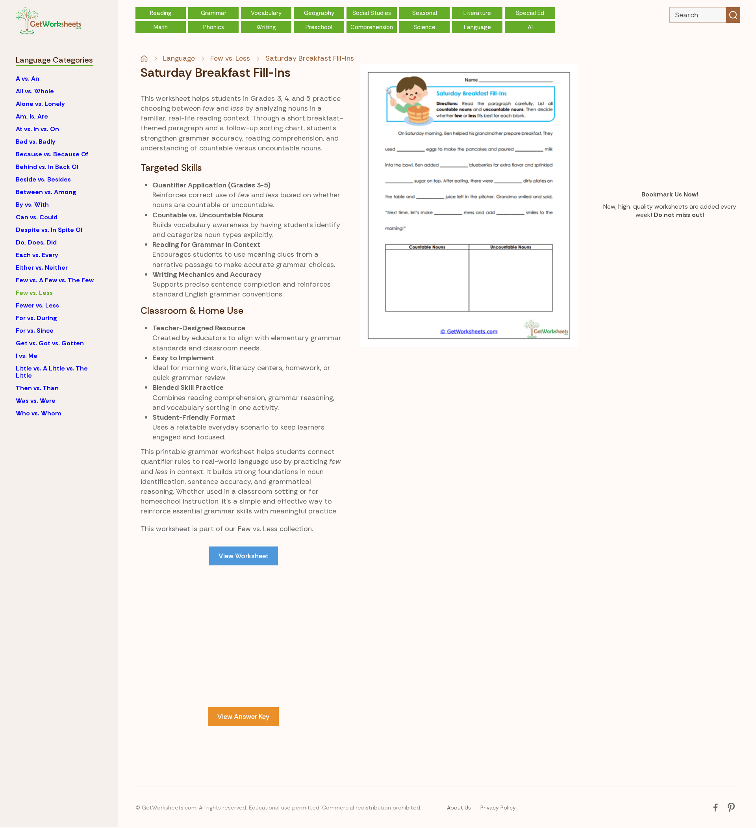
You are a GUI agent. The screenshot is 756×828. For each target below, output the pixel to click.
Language (477, 27)
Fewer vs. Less (37, 305)
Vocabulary (266, 13)
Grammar (213, 13)
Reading (161, 13)
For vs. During (36, 318)
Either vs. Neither (42, 267)
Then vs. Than (37, 388)
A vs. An (27, 78)
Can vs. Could (36, 217)
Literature (477, 13)
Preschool (319, 27)
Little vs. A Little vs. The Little (52, 372)
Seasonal (424, 13)
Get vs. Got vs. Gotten (50, 343)
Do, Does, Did (36, 242)
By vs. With (32, 204)
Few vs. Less (34, 293)
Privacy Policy (498, 807)
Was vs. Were (36, 400)
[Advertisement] (243, 636)
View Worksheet (244, 556)
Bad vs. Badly (36, 141)
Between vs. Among (46, 192)
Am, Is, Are (32, 116)
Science (424, 27)
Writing (266, 27)
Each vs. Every (37, 255)
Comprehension (371, 27)
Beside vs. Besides (43, 179)
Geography (319, 13)
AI (530, 27)
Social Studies (371, 13)
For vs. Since (35, 330)
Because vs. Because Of (52, 154)
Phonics (213, 27)
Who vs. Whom (38, 413)
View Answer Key (243, 716)
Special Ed (530, 13)
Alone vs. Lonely (40, 104)
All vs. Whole (35, 91)
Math (161, 27)
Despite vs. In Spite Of (49, 230)
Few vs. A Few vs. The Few (55, 280)
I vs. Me (26, 356)
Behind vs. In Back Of (47, 167)
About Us (459, 807)
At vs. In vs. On (37, 129)
